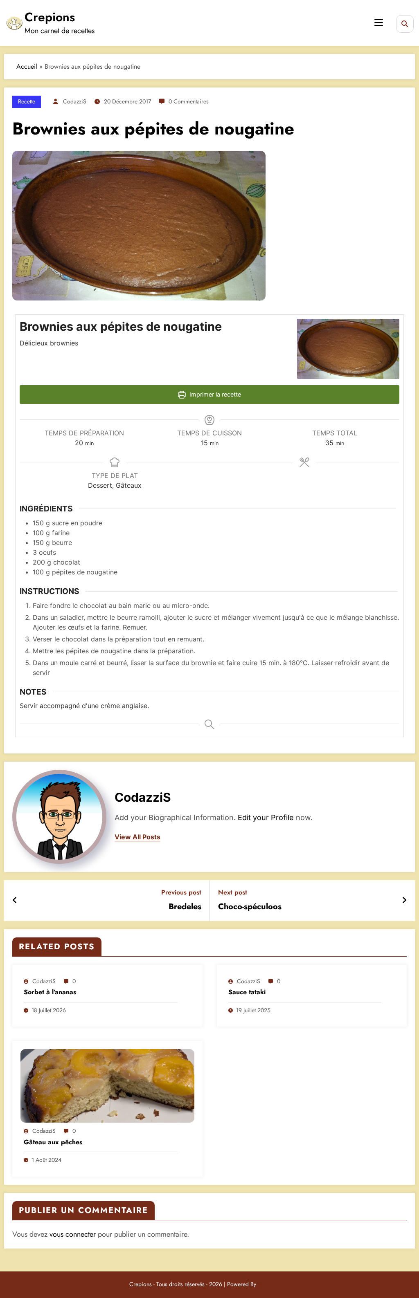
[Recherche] (405, 24)
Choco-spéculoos (250, 906)
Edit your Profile (266, 817)
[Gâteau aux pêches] (107, 1085)
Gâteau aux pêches (53, 1142)
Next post (232, 892)
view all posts (137, 837)
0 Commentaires (189, 101)
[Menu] (378, 22)
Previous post (181, 892)
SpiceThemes (274, 1284)
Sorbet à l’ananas (50, 992)
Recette (26, 101)
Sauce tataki (247, 992)
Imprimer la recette (214, 394)
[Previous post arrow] (15, 900)
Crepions (50, 17)
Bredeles (185, 906)
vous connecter (73, 1234)
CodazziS (74, 101)
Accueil (26, 66)
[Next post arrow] (404, 900)
